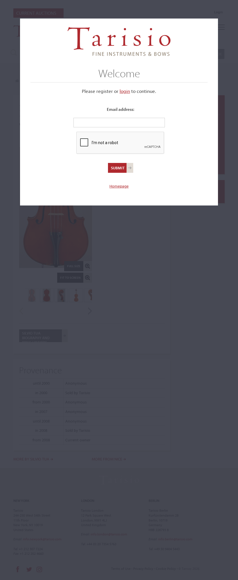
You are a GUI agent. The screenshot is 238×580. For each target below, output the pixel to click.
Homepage (119, 186)
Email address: (120, 109)
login (125, 91)
